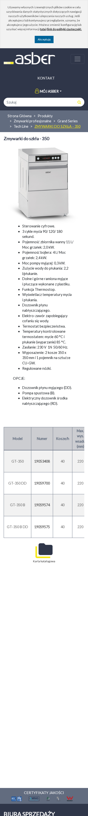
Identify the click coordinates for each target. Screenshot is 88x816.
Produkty (45, 116)
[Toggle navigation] (77, 59)
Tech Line (21, 126)
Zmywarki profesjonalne (32, 121)
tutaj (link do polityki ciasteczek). (61, 29)
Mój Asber (49, 91)
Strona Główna (20, 116)
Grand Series (67, 121)
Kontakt (46, 78)
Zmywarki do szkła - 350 (57, 126)
